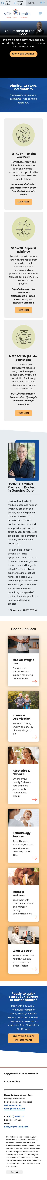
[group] (23, 28)
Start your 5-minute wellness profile (23, 1038)
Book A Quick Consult (23, 53)
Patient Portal (20, 2)
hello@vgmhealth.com (16, 1126)
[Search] (44, 3)
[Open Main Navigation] (40, 13)
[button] (41, 3)
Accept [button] (14, 1172)
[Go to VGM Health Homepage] (17, 13)
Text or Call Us (7, 2)
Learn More (23, 201)
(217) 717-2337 (16, 1116)
